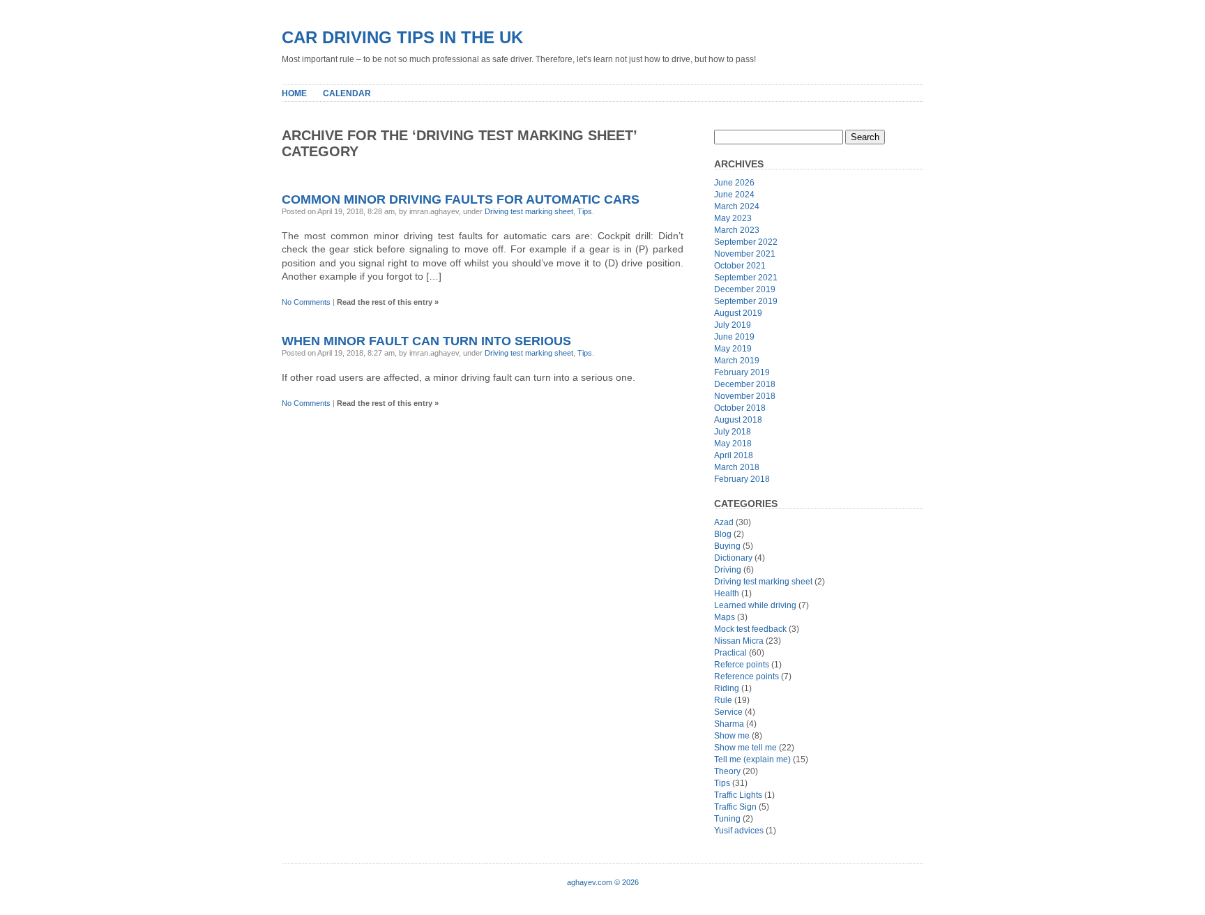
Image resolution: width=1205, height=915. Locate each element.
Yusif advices (739, 830)
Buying (727, 546)
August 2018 (738, 420)
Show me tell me (745, 748)
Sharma (729, 724)
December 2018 (744, 384)
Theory (727, 771)
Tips (584, 211)
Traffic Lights (738, 795)
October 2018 (740, 408)
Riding (726, 688)
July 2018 (732, 432)
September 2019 (746, 301)
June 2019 (734, 337)
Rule (723, 700)
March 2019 (736, 360)
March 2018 (736, 467)
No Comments (306, 302)
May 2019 (733, 349)
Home (294, 93)
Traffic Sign (735, 807)
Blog (723, 534)
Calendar (347, 93)
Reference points (746, 676)
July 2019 (732, 325)
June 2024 (734, 194)
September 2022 (746, 242)
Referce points (741, 665)
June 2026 (734, 183)
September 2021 (746, 277)
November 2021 (744, 254)
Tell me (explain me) (752, 759)
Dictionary (733, 558)
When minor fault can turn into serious (426, 341)
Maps (724, 617)
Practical (730, 653)
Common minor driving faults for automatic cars (460, 199)
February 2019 (742, 372)
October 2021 (740, 266)
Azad (724, 522)
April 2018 (733, 455)
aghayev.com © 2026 (603, 882)
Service (728, 712)
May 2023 (733, 218)
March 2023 (736, 230)
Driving (727, 570)
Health (726, 593)
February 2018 (742, 479)
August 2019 (738, 313)
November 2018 (744, 396)
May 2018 (733, 443)
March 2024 (736, 206)
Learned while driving (755, 605)
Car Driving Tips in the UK (402, 37)
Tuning (727, 819)
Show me (732, 736)
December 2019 (744, 289)
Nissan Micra (739, 641)
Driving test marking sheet (529, 211)
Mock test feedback (750, 629)
